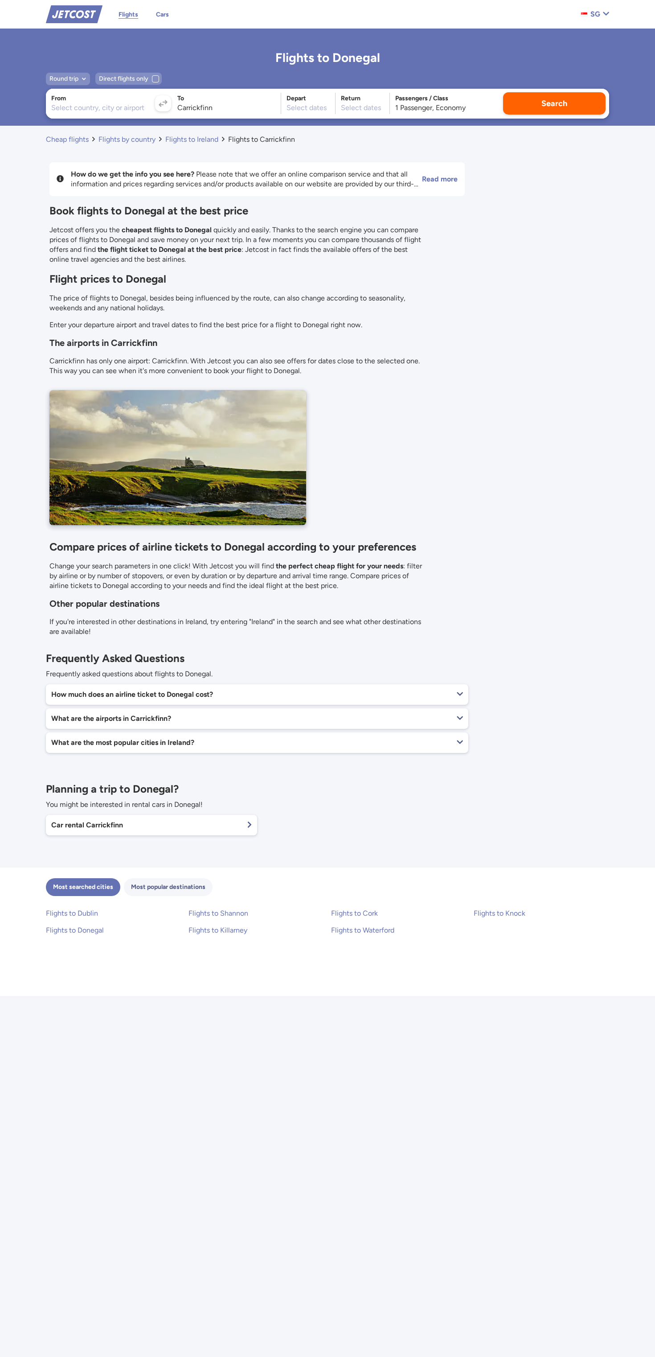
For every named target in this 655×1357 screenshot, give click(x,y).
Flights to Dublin (72, 913)
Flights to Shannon (218, 913)
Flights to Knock (499, 913)
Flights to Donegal (75, 930)
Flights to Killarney (217, 930)
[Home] (74, 13)
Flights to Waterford (362, 930)
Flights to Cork (354, 913)
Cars (162, 14)
